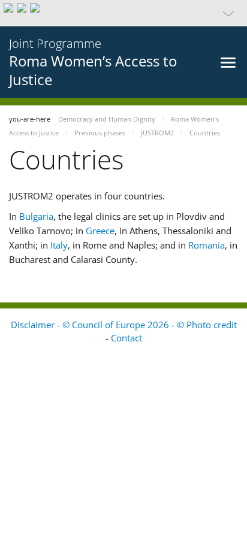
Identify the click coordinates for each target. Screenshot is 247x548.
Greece (100, 231)
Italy (59, 245)
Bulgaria (36, 216)
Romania (206, 245)
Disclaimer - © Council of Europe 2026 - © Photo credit (124, 325)
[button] (123, 13)
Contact (126, 338)
